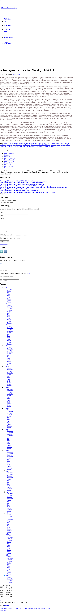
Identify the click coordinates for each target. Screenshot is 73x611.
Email (2, 215)
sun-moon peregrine (28, 146)
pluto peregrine (61, 145)
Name (2, 212)
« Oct (1, 600)
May (8, 295)
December (10, 305)
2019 (7, 387)
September (10, 310)
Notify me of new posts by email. (11, 238)
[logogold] (8, 8)
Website (2, 218)
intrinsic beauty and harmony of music (52, 143)
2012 (7, 534)
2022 (7, 324)
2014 (7, 492)
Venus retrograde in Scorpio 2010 (44, 146)
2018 (7, 408)
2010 (7, 576)
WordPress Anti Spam (3, 244)
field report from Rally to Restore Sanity (30, 143)
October (9, 289)
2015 (7, 471)
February (9, 300)
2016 (7, 450)
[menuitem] (38, 18)
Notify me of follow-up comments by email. (14, 235)
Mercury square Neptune (23, 145)
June (8, 294)
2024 (7, 287)
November (10, 307)
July (8, 292)
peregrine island (51, 145)
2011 (7, 555)
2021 (7, 345)
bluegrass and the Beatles (11, 143)
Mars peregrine (11, 145)
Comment (3, 232)
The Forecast (16, 74)
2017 (7, 429)
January (9, 302)
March (9, 299)
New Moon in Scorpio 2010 (39, 145)
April (8, 297)
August (9, 291)
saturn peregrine (17, 146)
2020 (7, 366)
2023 (7, 304)
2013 (7, 513)
